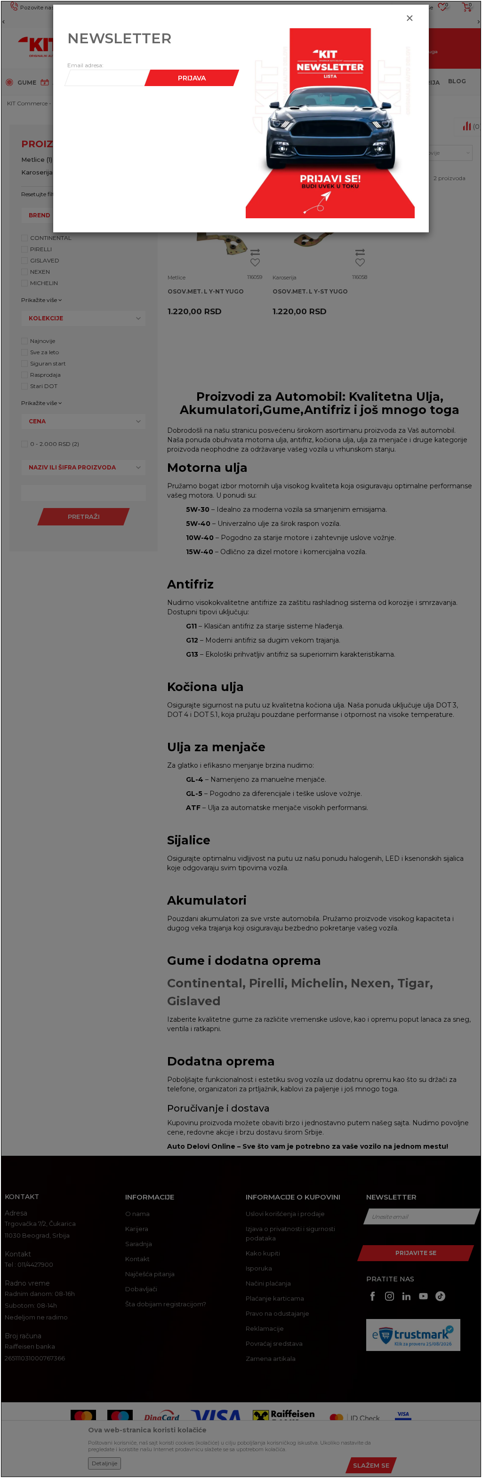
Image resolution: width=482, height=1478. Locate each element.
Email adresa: (85, 65)
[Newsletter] (330, 123)
